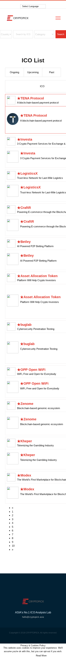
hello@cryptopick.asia (33, 617)
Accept (27, 655)
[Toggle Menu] (58, 18)
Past (51, 72)
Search (60, 34)
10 (13, 545)
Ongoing (14, 72)
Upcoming (33, 72)
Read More (41, 655)
